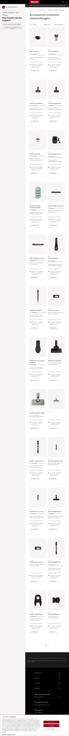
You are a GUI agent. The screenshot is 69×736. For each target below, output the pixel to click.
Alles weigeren (51, 725)
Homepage (32, 10)
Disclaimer (4, 734)
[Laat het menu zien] (3, 2)
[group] (38, 51)
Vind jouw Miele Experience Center (41, 704)
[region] (34, 725)
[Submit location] (59, 697)
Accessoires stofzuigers (41, 10)
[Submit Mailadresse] (59, 712)
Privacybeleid (9, 734)
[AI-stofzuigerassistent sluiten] (22, 7)
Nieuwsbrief (38, 710)
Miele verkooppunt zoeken (42, 694)
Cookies (14, 734)
